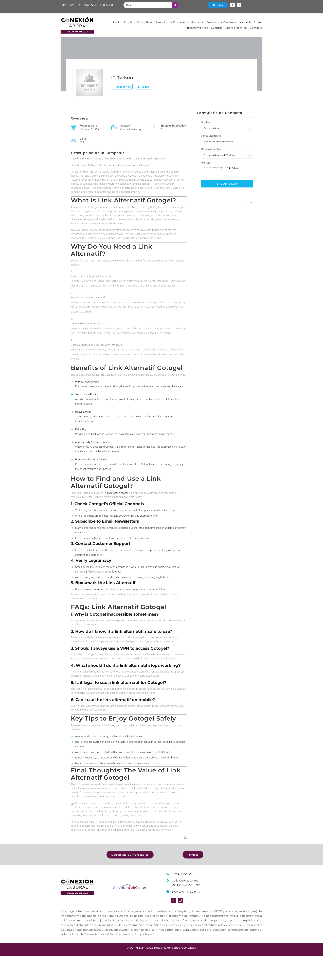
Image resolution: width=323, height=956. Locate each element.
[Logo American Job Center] (130, 885)
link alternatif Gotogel (116, 492)
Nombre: (205, 122)
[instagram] (239, 5)
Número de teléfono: (212, 149)
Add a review (123, 86)
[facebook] (232, 5)
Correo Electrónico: (211, 135)
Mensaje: (206, 162)
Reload (234, 168)
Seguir (145, 86)
